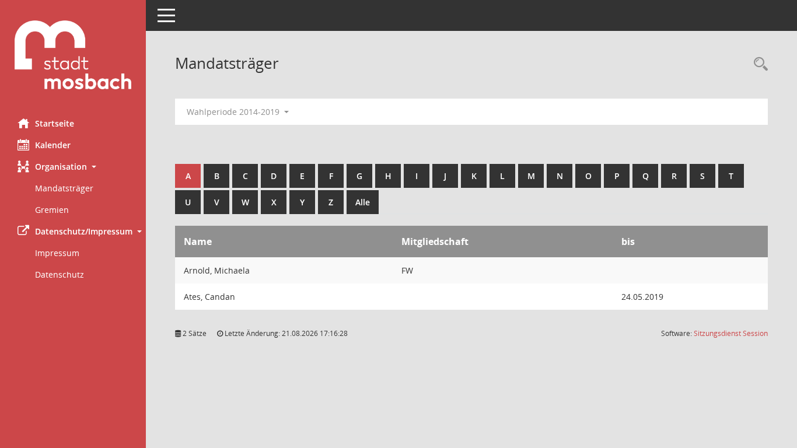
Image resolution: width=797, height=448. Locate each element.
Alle (362, 202)
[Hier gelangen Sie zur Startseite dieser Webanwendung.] (73, 54)
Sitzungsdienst (731, 333)
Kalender (53, 144)
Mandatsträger (64, 188)
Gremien (52, 209)
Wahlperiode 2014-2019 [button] (234, 111)
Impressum (57, 252)
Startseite (54, 123)
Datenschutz (59, 274)
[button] (73, 166)
